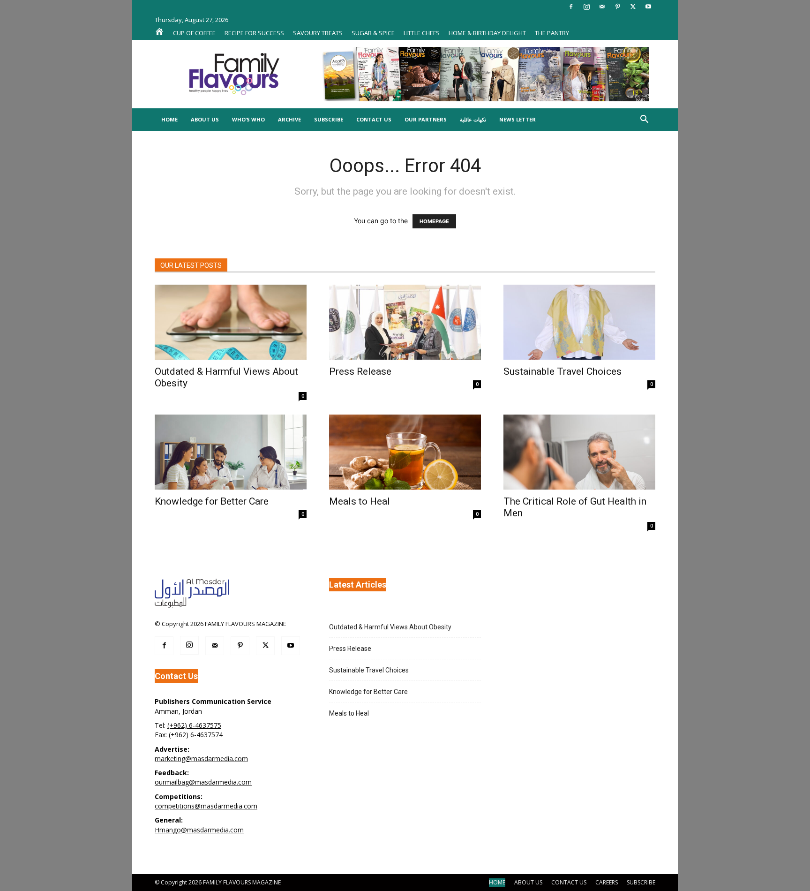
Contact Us (373, 119)
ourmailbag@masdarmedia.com (203, 782)
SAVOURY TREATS (318, 33)
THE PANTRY (552, 33)
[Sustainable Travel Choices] (579, 322)
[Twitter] (633, 6)
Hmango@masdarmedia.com (199, 829)
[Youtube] (648, 6)
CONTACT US (568, 882)
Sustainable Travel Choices (562, 371)
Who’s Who (248, 119)
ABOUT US (528, 882)
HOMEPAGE (434, 221)
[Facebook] (571, 6)
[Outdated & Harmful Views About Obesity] (231, 322)
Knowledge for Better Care (212, 501)
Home (169, 119)
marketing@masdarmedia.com (201, 758)
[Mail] (602, 6)
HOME (497, 882)
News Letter (517, 119)
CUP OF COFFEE (194, 33)
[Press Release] (405, 322)
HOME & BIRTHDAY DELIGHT (487, 33)
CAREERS (606, 882)
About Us (205, 119)
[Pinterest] (617, 6)
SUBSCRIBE (641, 882)
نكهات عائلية (473, 119)
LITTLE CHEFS (422, 33)
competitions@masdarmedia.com (206, 805)
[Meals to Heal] (405, 452)
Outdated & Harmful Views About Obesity (390, 627)
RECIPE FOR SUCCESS (254, 33)
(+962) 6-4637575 (194, 725)
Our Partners (426, 119)
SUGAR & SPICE (373, 33)
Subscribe (328, 119)
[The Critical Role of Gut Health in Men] (579, 452)
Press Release (360, 371)
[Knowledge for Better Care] (231, 452)
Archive (289, 119)
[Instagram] (586, 6)
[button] (644, 120)
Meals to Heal (359, 501)
